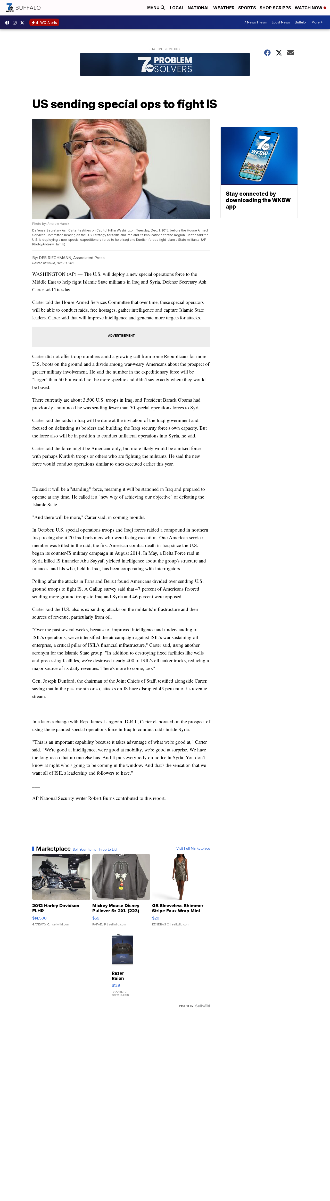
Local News (281, 22)
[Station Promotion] (165, 65)
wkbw (16, 23)
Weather (224, 7)
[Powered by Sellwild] (202, 1006)
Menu (154, 7)
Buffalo (300, 22)
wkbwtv (8, 23)
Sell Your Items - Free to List (95, 849)
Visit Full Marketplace (193, 848)
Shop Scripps (275, 7)
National (199, 7)
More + (317, 22)
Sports (247, 7)
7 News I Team (255, 22)
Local (177, 7)
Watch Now (309, 7)
